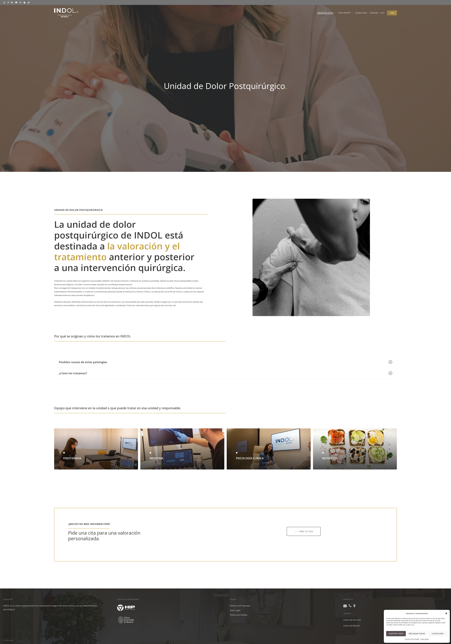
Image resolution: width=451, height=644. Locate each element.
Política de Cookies (238, 614)
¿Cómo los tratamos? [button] (73, 373)
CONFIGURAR (438, 634)
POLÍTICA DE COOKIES (412, 639)
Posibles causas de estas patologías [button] (83, 362)
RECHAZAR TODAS (417, 634)
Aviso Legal (235, 610)
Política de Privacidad (240, 605)
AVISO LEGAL (424, 639)
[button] (446, 613)
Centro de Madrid (351, 625)
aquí (412, 625)
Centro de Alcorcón (352, 619)
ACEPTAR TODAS (396, 634)
